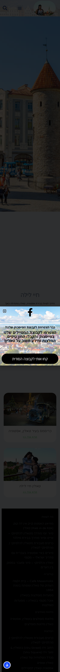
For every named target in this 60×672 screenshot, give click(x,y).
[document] (30, 336)
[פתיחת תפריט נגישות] (7, 665)
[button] (4, 311)
